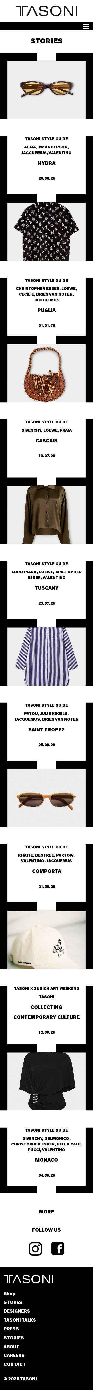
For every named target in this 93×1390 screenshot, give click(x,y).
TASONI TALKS (20, 1320)
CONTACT (15, 1364)
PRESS (11, 1329)
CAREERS (14, 1355)
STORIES (14, 1338)
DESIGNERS (17, 1311)
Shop (9, 1294)
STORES (13, 1302)
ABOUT (11, 1347)
